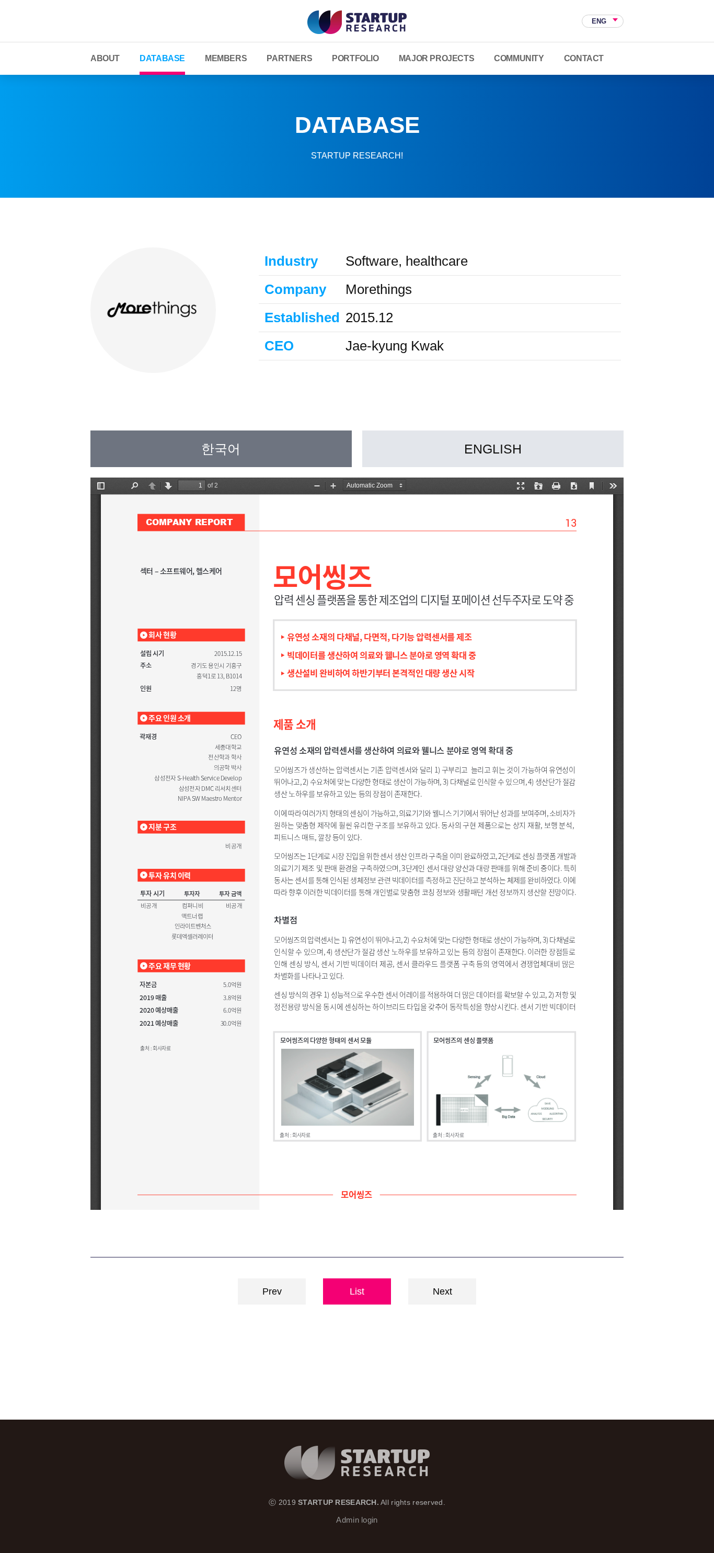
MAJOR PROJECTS (436, 58)
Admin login (356, 1519)
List (357, 1291)
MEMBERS (226, 58)
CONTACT (584, 58)
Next (442, 1291)
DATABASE (162, 58)
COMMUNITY (519, 58)
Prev (272, 1291)
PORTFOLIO (355, 58)
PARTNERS (289, 58)
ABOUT (105, 58)
